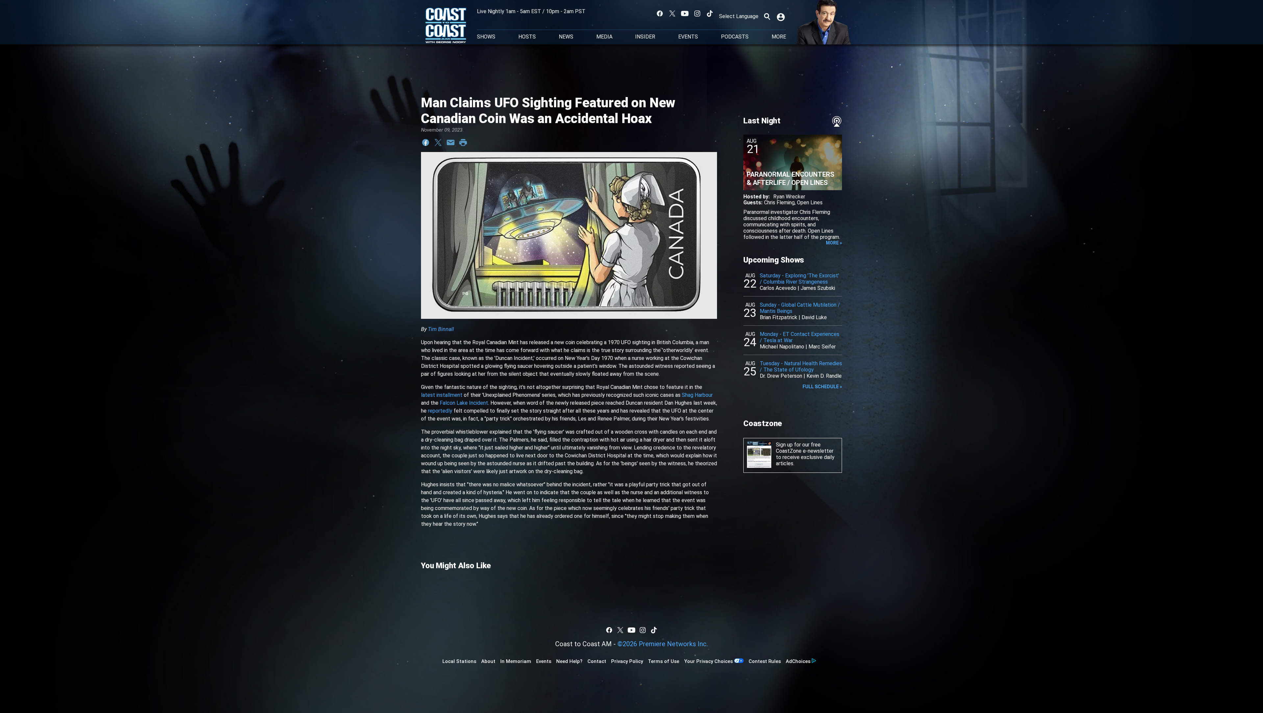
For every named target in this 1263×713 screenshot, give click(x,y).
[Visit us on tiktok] (710, 13)
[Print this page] (463, 142)
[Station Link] (445, 26)
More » (834, 242)
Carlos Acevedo (778, 288)
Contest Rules (765, 661)
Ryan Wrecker (789, 196)
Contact (596, 661)
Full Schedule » (822, 386)
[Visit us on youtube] (685, 13)
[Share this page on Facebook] (425, 142)
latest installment (441, 395)
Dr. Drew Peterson (781, 376)
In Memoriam (515, 661)
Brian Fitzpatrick (778, 317)
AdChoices (798, 661)
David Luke (814, 317)
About (488, 661)
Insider (645, 37)
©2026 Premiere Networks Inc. (662, 644)
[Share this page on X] (438, 142)
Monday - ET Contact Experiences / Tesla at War (799, 337)
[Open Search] (767, 16)
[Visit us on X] (672, 13)
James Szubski (818, 288)
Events (688, 37)
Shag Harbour (697, 395)
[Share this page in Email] (450, 142)
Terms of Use (663, 661)
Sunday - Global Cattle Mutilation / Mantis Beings (800, 308)
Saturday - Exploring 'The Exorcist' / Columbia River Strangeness (799, 278)
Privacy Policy (627, 661)
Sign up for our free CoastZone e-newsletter (804, 448)
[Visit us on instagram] (697, 13)
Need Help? (569, 661)
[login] (781, 16)
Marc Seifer (822, 347)
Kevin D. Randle (824, 376)
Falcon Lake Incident (464, 403)
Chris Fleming (779, 202)
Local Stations (459, 661)
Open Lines (810, 202)
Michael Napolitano (782, 347)
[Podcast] (836, 121)
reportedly (440, 411)
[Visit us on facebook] (660, 13)
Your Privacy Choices (708, 661)
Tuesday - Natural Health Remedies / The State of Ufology (801, 366)
